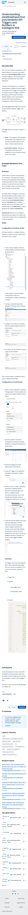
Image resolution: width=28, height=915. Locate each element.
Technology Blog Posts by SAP (9, 6)
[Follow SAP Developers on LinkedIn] (18, 893)
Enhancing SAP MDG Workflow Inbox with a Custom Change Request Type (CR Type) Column (14, 784)
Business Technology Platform (9, 754)
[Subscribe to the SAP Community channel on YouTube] (15, 893)
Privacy (7, 898)
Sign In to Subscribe (18, 37)
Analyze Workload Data (8, 746)
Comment (7, 725)
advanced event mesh (7, 744)
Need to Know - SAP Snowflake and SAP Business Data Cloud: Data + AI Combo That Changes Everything (14, 766)
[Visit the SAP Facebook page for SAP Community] (9, 893)
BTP (3, 749)
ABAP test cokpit (16, 741)
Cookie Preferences (7, 911)
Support (21, 907)
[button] (8, 49)
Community (11, 2)
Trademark (7, 907)
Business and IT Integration (13, 749)
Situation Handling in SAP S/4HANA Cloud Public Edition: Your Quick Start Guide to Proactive (13, 804)
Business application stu (8, 752)
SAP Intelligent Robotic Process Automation (12, 53)
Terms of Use (21, 898)
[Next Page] (15, 756)
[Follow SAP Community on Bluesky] (12, 893)
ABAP (4, 736)
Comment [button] (22, 707)
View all (4, 885)
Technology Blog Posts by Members (13, 777)
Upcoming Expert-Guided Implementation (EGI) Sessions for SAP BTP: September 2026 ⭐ (13, 795)
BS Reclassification (20, 746)
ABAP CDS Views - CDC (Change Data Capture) (12, 738)
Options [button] (12, 40)
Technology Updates (7, 59)
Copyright (7, 902)
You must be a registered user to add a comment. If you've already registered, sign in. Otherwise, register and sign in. (13, 720)
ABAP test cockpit (6, 741)
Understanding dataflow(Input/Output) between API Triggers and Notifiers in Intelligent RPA (13, 21)
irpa (14, 694)
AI (15, 744)
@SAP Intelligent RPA (7, 694)
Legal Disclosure (21, 902)
